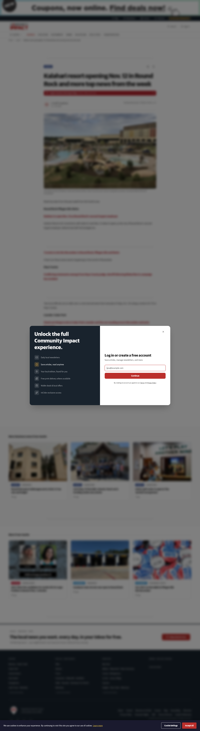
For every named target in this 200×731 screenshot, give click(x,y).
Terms (142, 383)
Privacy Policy (151, 383)
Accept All (189, 725)
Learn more (98, 725)
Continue (135, 376)
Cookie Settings (171, 725)
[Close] (163, 331)
